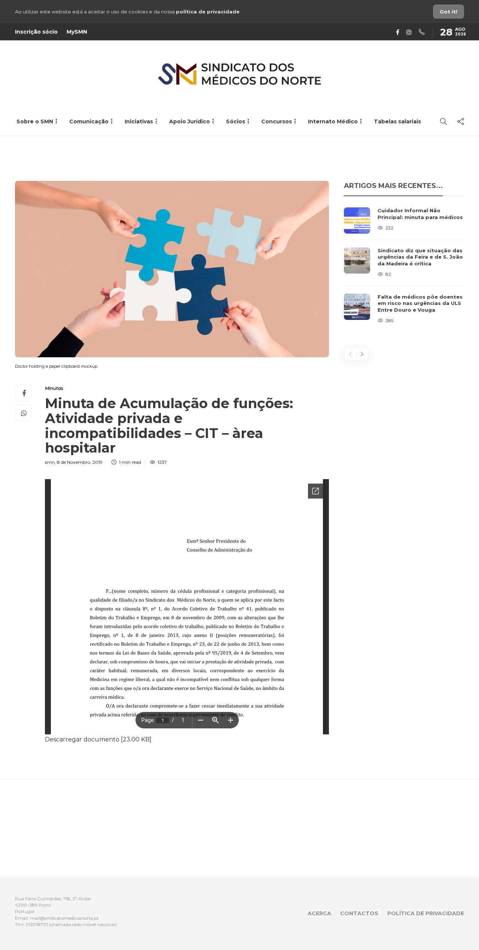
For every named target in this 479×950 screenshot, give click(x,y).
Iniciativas (139, 121)
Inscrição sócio (36, 31)
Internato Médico (333, 121)
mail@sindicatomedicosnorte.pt (64, 918)
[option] (404, 266)
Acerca (319, 913)
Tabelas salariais (397, 121)
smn (50, 462)
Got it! (448, 12)
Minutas (54, 388)
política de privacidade (208, 12)
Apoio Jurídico (189, 121)
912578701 (37, 924)
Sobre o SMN (34, 121)
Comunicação (89, 121)
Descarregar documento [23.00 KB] (98, 739)
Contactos (359, 913)
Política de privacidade (425, 913)
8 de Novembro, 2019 (80, 462)
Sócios (235, 121)
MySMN (77, 31)
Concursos (276, 121)
